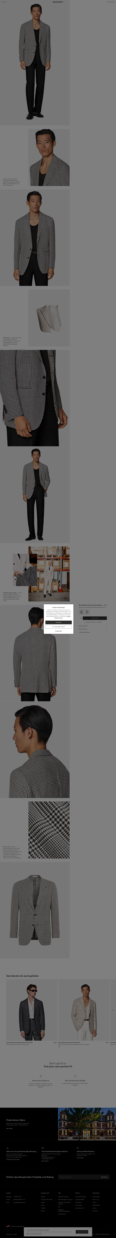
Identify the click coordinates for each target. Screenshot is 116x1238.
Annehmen (58, 622)
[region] (58, 619)
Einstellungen (58, 631)
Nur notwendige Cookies (58, 626)
